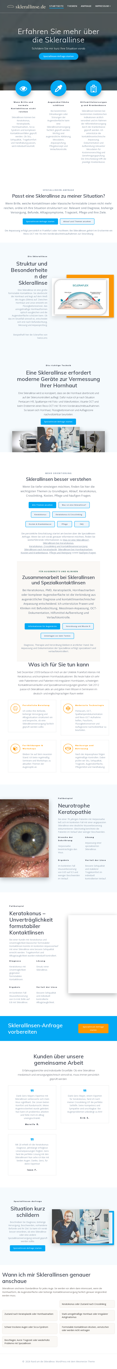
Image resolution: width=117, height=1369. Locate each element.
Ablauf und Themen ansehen (77, 221)
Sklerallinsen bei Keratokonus (58, 542)
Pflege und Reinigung (60, 552)
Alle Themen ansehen (42, 505)
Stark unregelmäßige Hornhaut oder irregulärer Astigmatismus (85, 1315)
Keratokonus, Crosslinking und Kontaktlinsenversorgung (58, 546)
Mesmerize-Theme (85, 1361)
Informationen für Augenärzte (42, 626)
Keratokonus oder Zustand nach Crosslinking (84, 1304)
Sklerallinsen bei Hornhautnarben (75, 549)
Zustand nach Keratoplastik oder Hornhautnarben (28, 1313)
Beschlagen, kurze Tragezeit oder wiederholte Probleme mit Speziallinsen (27, 1342)
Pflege (65, 524)
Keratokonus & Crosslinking (69, 514)
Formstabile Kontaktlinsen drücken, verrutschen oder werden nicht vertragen (85, 1329)
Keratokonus (40, 514)
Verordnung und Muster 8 (78, 626)
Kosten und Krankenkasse (34, 552)
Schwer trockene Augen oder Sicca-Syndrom (26, 1327)
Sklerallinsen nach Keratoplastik (40, 549)
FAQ (82, 524)
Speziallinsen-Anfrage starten (58, 56)
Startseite (56, 6)
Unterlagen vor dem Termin (57, 636)
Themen (72, 6)
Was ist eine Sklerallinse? (74, 505)
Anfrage (86, 6)
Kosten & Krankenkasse (40, 524)
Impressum (102, 6)
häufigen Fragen (87, 552)
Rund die (26, 6)
